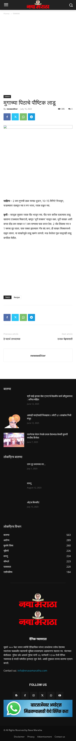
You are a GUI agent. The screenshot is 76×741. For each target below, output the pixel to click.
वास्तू (29, 483)
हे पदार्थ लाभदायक (12, 339)
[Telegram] (31, 116)
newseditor (12, 108)
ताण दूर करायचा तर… (36, 464)
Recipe (17, 297)
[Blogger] (16, 695)
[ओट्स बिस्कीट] (14, 508)
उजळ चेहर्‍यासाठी (64, 339)
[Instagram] (33, 695)
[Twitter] (15, 116)
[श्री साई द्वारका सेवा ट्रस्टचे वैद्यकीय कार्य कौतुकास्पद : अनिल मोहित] (14, 402)
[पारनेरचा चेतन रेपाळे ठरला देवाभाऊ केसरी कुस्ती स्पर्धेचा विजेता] (14, 440)
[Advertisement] (38, 55)
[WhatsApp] (23, 116)
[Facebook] (7, 116)
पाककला (16, 13)
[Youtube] (59, 695)
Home (7, 13)
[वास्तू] (14, 489)
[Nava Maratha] (38, 600)
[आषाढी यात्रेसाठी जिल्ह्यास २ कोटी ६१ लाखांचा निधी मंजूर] (14, 421)
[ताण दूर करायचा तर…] (14, 470)
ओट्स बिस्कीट (33, 502)
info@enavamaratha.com (32, 670)
